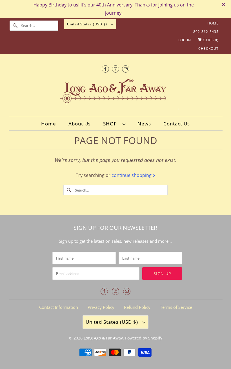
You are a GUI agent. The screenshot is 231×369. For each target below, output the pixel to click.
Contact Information (58, 307)
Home (213, 23)
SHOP (111, 123)
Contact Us (176, 123)
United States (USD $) (87, 24)
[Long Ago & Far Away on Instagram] (115, 68)
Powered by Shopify (143, 338)
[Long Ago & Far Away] (116, 93)
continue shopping (132, 175)
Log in (184, 40)
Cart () (210, 40)
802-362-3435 (206, 31)
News (144, 123)
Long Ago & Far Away (103, 338)
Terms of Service (176, 307)
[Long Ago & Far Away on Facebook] (105, 68)
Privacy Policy (101, 307)
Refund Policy (137, 307)
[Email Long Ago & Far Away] (125, 68)
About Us (79, 123)
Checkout (208, 48)
